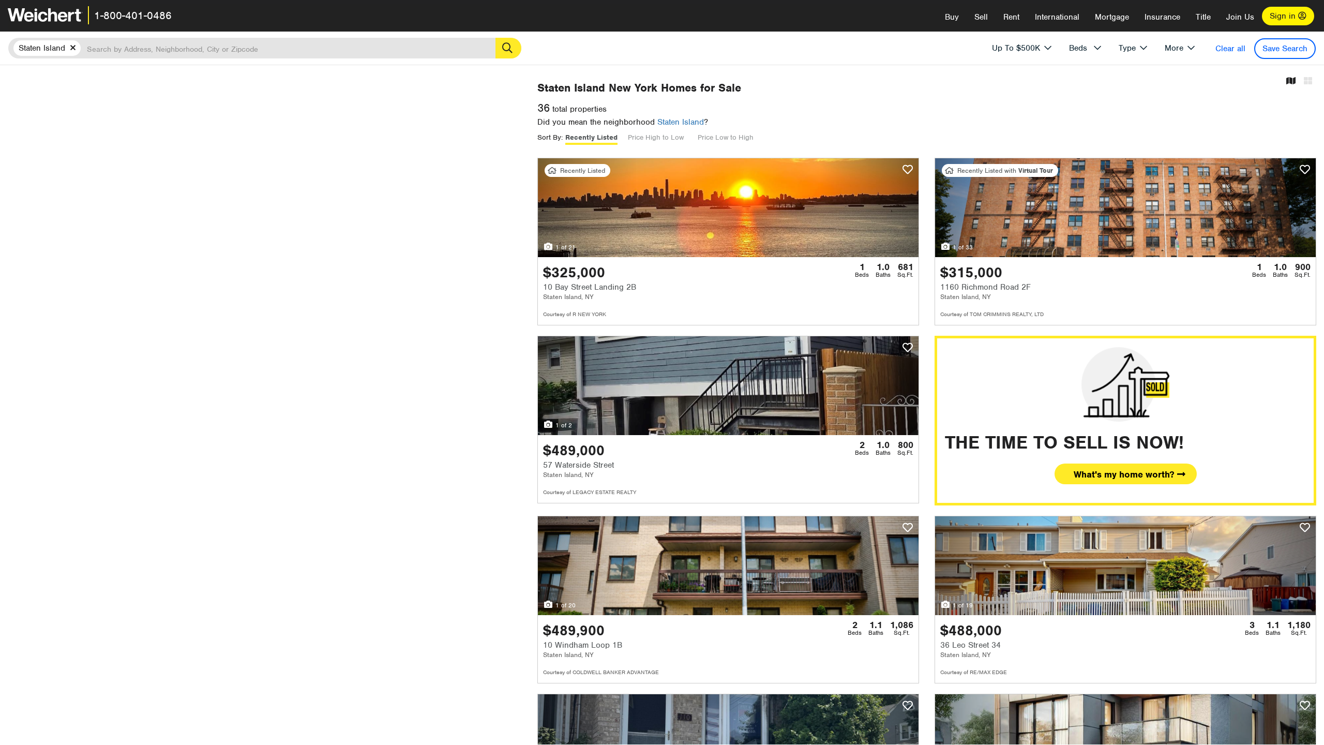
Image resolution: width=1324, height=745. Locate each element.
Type (1127, 48)
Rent (1011, 17)
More (1174, 48)
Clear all (1230, 48)
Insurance (1162, 17)
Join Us (1240, 17)
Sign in (1284, 16)
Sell (981, 17)
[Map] (1291, 81)
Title (1203, 17)
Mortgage (1112, 17)
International (1057, 17)
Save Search (1284, 48)
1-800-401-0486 (133, 15)
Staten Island (680, 122)
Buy (952, 17)
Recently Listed (591, 137)
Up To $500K (1016, 48)
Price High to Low (656, 137)
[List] (1308, 81)
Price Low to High (726, 137)
